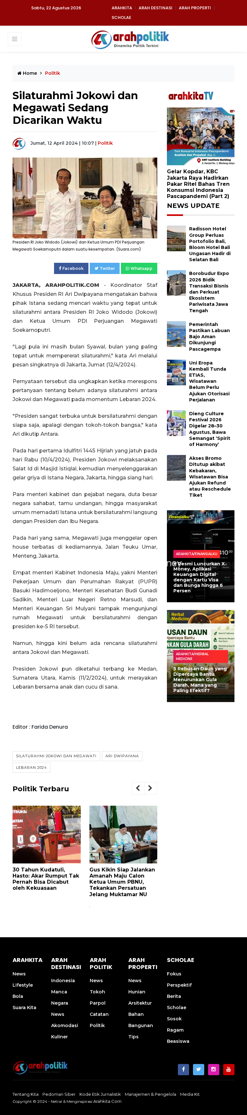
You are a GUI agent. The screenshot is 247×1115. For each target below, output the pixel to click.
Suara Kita (24, 1007)
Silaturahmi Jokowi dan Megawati (56, 756)
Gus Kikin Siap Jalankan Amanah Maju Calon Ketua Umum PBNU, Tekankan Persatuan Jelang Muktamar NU (122, 882)
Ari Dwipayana (122, 756)
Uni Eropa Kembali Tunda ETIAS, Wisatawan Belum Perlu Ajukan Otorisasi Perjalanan (209, 381)
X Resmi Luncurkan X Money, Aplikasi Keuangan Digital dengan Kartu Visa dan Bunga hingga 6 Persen (199, 577)
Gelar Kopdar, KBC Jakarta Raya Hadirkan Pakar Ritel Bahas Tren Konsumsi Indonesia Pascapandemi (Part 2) (198, 183)
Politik (105, 143)
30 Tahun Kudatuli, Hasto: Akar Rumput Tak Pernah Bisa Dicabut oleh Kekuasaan (46, 879)
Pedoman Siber (59, 1094)
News (19, 974)
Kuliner (59, 1037)
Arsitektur (140, 1003)
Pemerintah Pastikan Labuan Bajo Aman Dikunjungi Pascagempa (209, 337)
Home (29, 73)
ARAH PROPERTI (195, 8)
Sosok (174, 1019)
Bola (18, 996)
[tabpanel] (47, 851)
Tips (133, 1037)
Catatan (99, 1014)
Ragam (175, 1030)
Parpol (97, 1003)
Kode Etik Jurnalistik (100, 1094)
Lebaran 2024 (31, 767)
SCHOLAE (121, 17)
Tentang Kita (26, 1094)
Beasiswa (178, 1041)
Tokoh (97, 992)
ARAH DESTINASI (155, 8)
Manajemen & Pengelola (150, 1094)
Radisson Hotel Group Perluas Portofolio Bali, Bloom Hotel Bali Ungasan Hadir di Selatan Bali (210, 244)
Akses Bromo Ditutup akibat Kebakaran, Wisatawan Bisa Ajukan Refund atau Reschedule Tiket (210, 476)
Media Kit (190, 1094)
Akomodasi (64, 1025)
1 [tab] (80, 907)
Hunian (136, 992)
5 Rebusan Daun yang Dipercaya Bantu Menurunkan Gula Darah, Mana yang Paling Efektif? (200, 679)
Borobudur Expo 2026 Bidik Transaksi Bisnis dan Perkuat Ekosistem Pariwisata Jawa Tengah (209, 291)
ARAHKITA (122, 8)
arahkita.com (107, 1101)
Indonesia (63, 980)
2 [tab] (90, 907)
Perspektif (179, 985)
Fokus (174, 974)
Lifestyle (23, 985)
